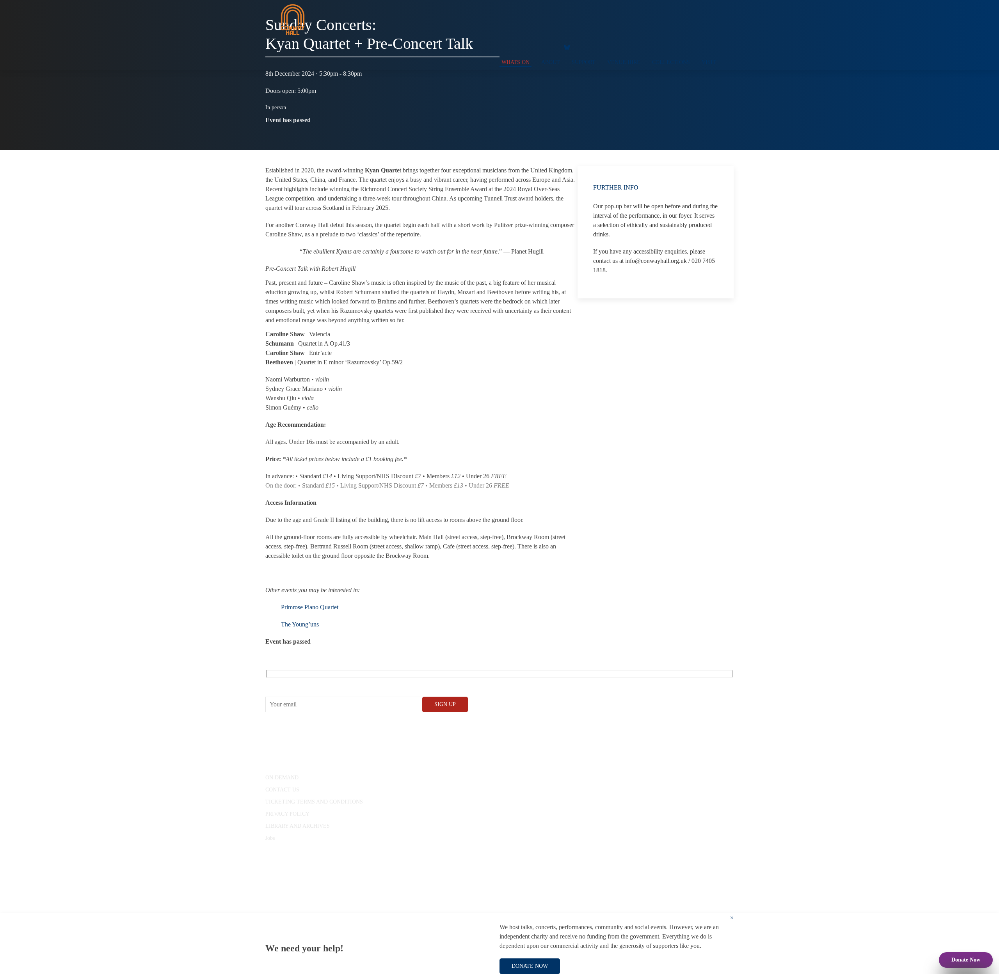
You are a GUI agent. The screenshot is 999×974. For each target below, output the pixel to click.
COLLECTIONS (671, 62)
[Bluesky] (567, 47)
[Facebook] (501, 47)
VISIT (709, 62)
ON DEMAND (282, 778)
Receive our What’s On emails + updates (325, 682)
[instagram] (533, 47)
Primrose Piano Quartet (309, 607)
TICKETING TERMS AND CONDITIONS (314, 802)
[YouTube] (517, 47)
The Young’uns (300, 624)
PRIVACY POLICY (287, 814)
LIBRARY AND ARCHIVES (297, 826)
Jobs (270, 838)
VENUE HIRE (623, 62)
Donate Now (965, 960)
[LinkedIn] (548, 47)
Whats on (515, 62)
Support (583, 62)
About (550, 62)
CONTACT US (282, 790)
